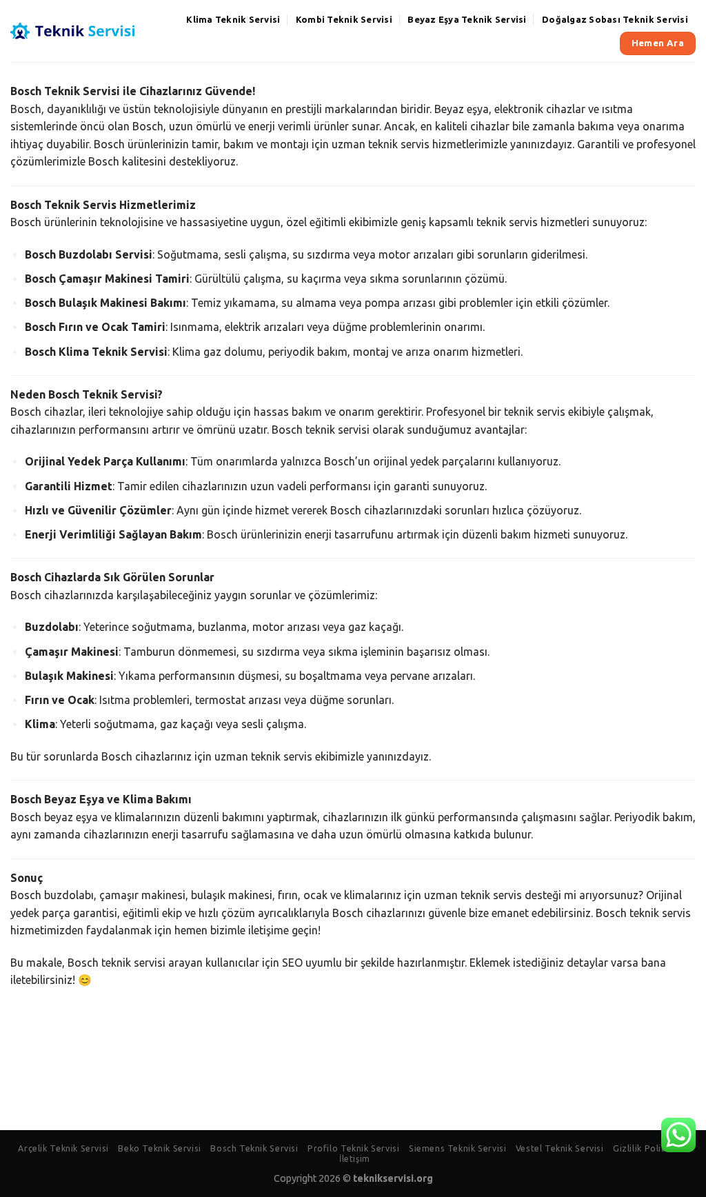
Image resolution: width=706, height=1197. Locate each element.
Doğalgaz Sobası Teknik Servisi (615, 19)
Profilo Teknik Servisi (353, 1148)
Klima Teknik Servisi (233, 19)
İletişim (354, 1158)
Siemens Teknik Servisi (457, 1148)
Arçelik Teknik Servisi (63, 1148)
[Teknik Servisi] (73, 31)
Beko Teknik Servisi (159, 1148)
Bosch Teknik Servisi (254, 1148)
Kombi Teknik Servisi (344, 19)
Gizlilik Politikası (649, 1148)
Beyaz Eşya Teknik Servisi (466, 19)
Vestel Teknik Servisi (560, 1148)
